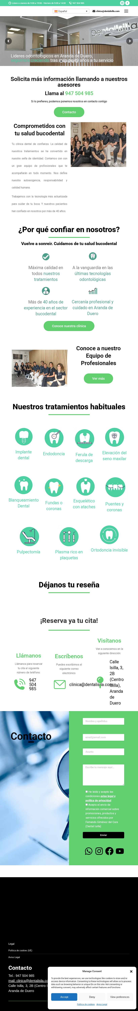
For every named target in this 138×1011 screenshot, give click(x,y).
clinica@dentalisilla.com (107, 11)
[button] (131, 971)
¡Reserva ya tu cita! (69, 621)
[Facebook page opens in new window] (127, 3)
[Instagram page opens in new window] (122, 3)
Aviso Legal (101, 1004)
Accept (64, 997)
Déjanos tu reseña (69, 584)
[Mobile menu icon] (126, 11)
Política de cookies (86, 1004)
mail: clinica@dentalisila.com (29, 981)
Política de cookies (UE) (20, 950)
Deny (92, 997)
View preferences (119, 997)
